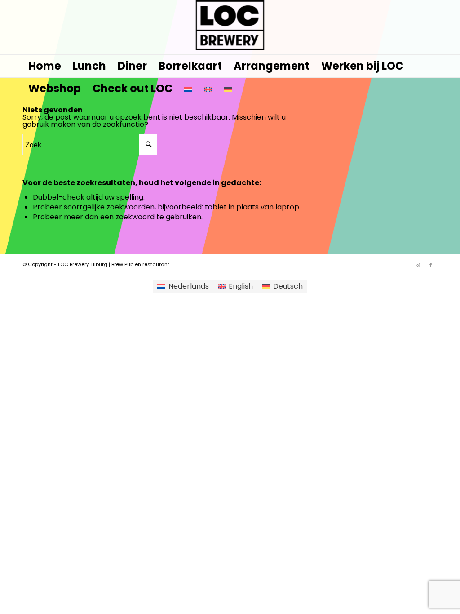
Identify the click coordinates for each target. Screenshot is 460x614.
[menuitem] (44, 66)
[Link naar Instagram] (417, 265)
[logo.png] (230, 27)
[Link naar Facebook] (431, 265)
